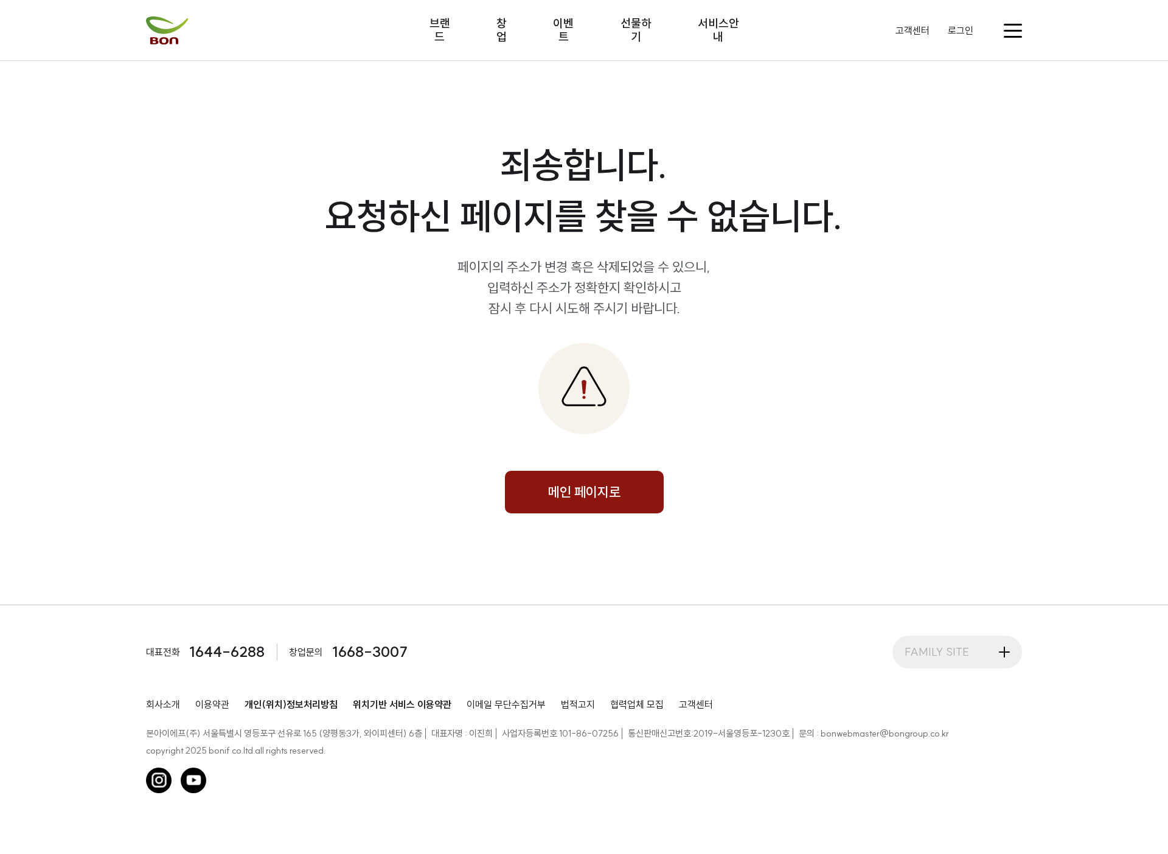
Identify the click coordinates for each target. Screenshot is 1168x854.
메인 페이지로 (584, 492)
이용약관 (212, 704)
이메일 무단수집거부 (506, 704)
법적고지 (578, 704)
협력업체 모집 (637, 704)
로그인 (960, 30)
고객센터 (912, 30)
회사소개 (163, 704)
